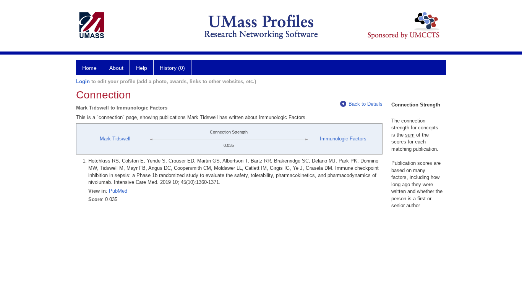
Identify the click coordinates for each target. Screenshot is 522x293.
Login (83, 81)
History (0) (172, 68)
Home (89, 68)
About (116, 68)
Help (141, 68)
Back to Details (366, 104)
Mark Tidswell (115, 139)
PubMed (118, 191)
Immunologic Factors (343, 139)
